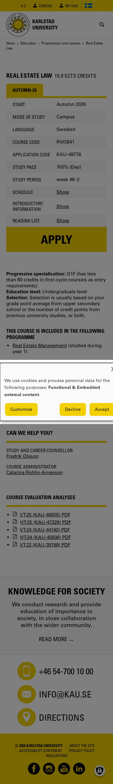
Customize (21, 409)
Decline (73, 409)
